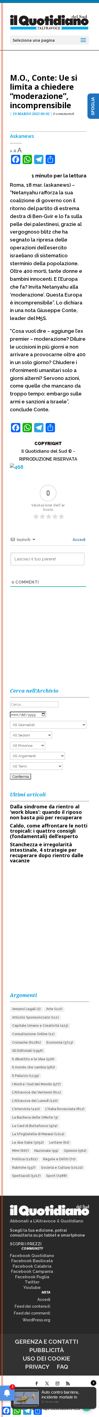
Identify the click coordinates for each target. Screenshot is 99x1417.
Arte (54, 1009)
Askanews (22, 136)
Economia (59, 1042)
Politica (25, 1159)
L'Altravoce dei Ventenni (36, 1092)
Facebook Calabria (32, 1266)
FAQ (62, 1366)
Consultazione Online (33, 1034)
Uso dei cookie (46, 1358)
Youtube (32, 1287)
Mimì (20, 1151)
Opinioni (75, 1151)
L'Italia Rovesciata (64, 1109)
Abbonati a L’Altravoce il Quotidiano (46, 1221)
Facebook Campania (32, 1271)
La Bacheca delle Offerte (35, 1117)
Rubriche (23, 1168)
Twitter (32, 1282)
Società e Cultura (62, 1168)
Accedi (79, 539)
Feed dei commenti (32, 1313)
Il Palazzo (25, 1076)
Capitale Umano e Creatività (40, 1026)
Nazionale (46, 1151)
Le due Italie (28, 1142)
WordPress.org (36, 1320)
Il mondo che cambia (33, 1067)
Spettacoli (26, 1176)
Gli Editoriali (27, 1051)
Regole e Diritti (59, 1159)
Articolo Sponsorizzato (35, 1017)
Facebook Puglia (32, 1276)
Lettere (59, 1142)
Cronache (26, 1042)
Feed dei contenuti (32, 1306)
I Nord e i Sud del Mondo (36, 1084)
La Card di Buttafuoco (34, 1126)
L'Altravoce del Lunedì (35, 1101)
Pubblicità (46, 1350)
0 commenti (63, 113)
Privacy (37, 1366)
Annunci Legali (26, 1009)
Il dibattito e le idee (33, 1059)
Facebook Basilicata (32, 1260)
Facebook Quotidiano (32, 1255)
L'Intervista (26, 1109)
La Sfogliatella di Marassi (38, 1134)
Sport (56, 1176)
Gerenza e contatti (46, 1341)
